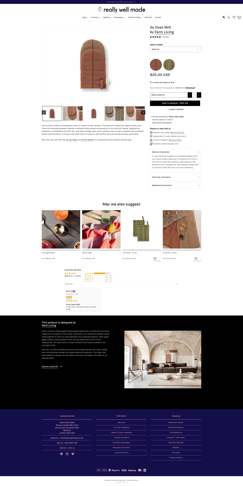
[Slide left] (44, 112)
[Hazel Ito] (156, 65)
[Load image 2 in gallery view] (73, 113)
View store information (162, 123)
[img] (83, 301)
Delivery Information (160, 152)
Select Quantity (158, 95)
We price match (175, 140)
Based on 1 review (73, 276)
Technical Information (161, 177)
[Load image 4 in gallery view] (114, 113)
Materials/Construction (162, 185)
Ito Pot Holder (87, 140)
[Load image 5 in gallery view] (135, 113)
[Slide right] (143, 112)
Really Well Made (120, 480)
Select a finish (156, 44)
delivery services (177, 132)
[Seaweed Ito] (169, 65)
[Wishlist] (234, 17)
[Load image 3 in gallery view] (93, 113)
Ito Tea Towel (71, 140)
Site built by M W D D (121, 482)
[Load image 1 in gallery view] (52, 113)
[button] (85, 17)
